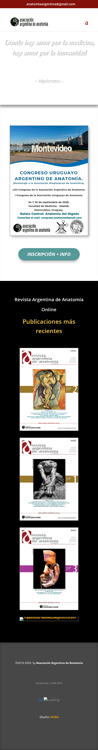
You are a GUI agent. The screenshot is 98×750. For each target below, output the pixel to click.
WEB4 (54, 717)
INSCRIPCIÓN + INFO (49, 254)
